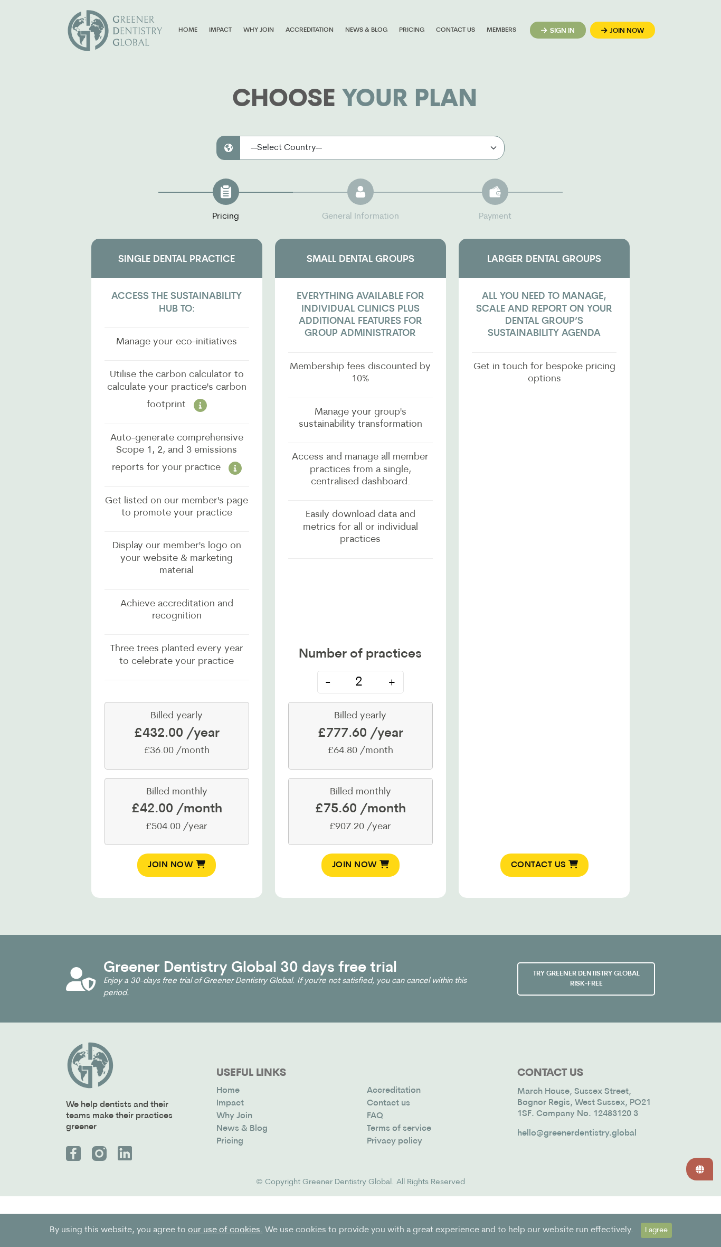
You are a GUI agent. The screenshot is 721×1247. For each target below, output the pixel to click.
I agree (656, 1230)
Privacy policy (394, 1141)
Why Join (258, 30)
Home (187, 30)
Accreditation (310, 30)
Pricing (411, 30)
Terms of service (399, 1128)
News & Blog (366, 30)
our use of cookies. (225, 1230)
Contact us (388, 1103)
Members (501, 30)
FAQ (375, 1116)
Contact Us (455, 30)
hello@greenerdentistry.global (577, 1133)
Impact (220, 30)
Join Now (172, 865)
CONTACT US (540, 865)
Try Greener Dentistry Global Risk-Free (586, 979)
